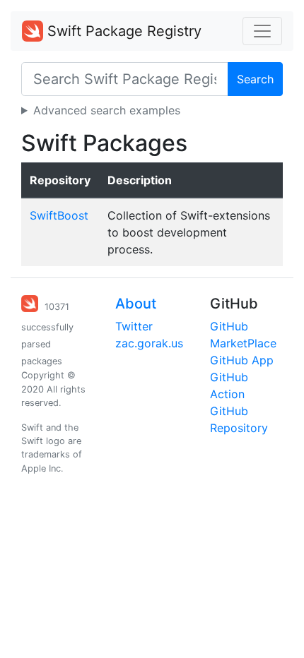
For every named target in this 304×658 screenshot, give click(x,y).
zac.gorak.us (149, 343)
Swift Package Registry (122, 31)
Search (255, 79)
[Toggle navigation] (262, 31)
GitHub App (242, 360)
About (135, 303)
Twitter (134, 326)
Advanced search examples (106, 110)
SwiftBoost (59, 215)
